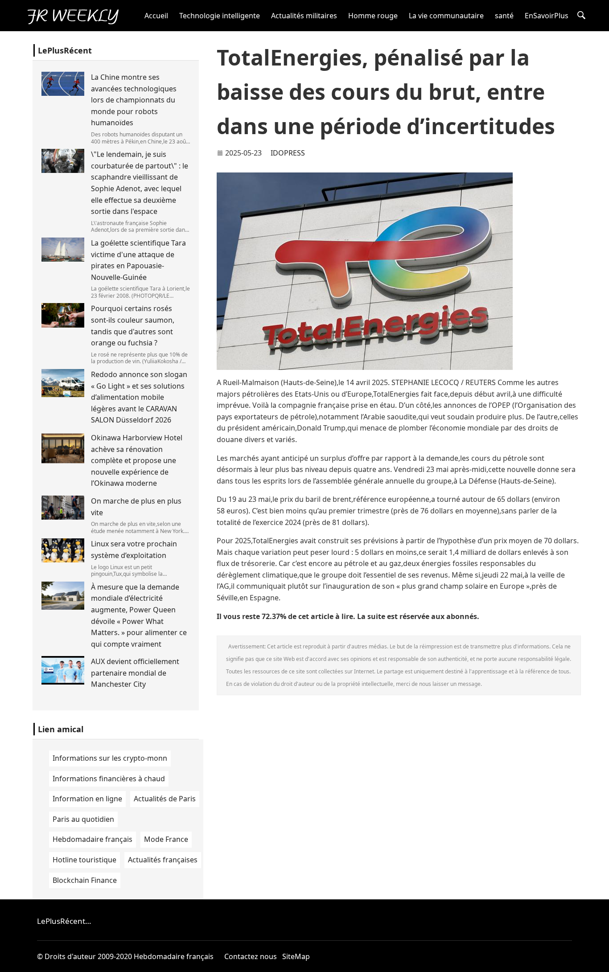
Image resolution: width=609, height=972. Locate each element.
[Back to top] (597, 960)
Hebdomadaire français (92, 839)
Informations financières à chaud (109, 778)
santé (504, 16)
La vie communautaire (446, 16)
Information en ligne (87, 799)
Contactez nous (250, 956)
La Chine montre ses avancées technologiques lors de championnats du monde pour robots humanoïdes (134, 99)
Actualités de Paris (165, 799)
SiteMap (296, 956)
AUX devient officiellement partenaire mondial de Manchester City (135, 672)
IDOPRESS (288, 153)
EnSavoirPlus (546, 16)
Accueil (156, 16)
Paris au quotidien (83, 819)
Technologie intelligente (219, 16)
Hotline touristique (84, 860)
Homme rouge (373, 16)
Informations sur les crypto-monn (110, 758)
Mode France (166, 839)
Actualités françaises (163, 860)
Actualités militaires (304, 16)
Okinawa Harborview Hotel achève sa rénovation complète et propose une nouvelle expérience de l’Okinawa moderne (136, 460)
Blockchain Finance (85, 880)
